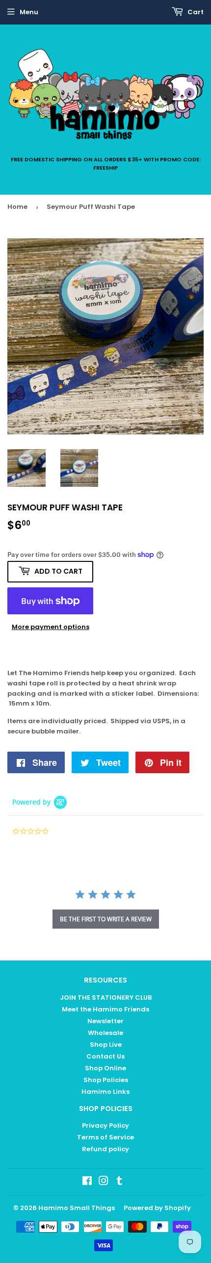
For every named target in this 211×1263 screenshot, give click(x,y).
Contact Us (105, 1056)
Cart (195, 12)
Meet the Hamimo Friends (105, 1009)
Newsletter (105, 1021)
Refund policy (105, 1149)
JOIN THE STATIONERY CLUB (106, 997)
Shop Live (106, 1044)
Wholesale (105, 1032)
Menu (29, 12)
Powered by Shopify (157, 1207)
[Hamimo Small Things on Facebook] (87, 1182)
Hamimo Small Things (76, 1207)
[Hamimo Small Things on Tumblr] (119, 1182)
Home (17, 206)
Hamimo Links (105, 1091)
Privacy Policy (105, 1125)
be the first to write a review (106, 919)
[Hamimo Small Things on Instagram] (103, 1182)
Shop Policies (105, 1080)
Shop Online (105, 1068)
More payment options (50, 627)
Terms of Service (105, 1137)
